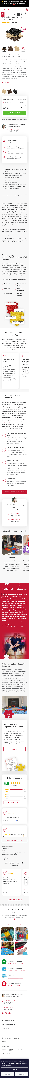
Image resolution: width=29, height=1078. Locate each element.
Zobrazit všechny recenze (15, 899)
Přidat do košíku (15, 113)
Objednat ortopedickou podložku (14, 492)
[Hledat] (18, 14)
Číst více (5, 890)
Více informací (6, 82)
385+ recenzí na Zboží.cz (14, 985)
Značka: (15, 119)
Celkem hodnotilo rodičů (16, 963)
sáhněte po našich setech (8, 423)
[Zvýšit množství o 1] (24, 107)
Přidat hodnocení (12, 802)
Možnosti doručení (22, 99)
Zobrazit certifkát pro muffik (15, 749)
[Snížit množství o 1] (18, 107)
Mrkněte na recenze (11, 153)
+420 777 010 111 (9, 1001)
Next (26, 882)
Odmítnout (7, 1074)
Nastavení (14, 1069)
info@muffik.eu (8, 1007)
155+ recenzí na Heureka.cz (15, 978)
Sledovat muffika (14, 923)
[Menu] (2, 14)
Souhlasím (21, 1074)
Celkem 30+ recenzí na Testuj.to (16, 970)
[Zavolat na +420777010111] (15, 14)
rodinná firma (12, 148)
